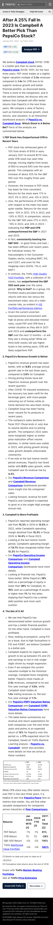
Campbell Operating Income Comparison (24, 563)
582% (45, 847)
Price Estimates (27, 878)
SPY (5, 52)
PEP (5, 47)
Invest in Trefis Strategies (13, 12)
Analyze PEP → (32, 49)
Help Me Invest (36, 12)
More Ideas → (36, 886)
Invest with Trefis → (14, 886)
